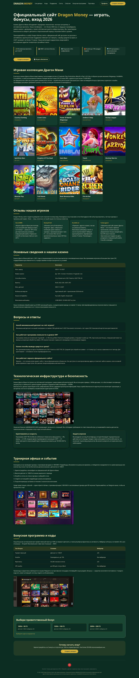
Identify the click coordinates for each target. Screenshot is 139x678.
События (68, 3)
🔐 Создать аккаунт (22, 59)
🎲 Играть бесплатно (41, 59)
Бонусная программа (79, 3)
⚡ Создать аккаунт (69, 651)
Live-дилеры (38, 3)
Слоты (61, 3)
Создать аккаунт (117, 3)
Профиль (104, 3)
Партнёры (91, 3)
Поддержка (53, 3)
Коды (46, 3)
